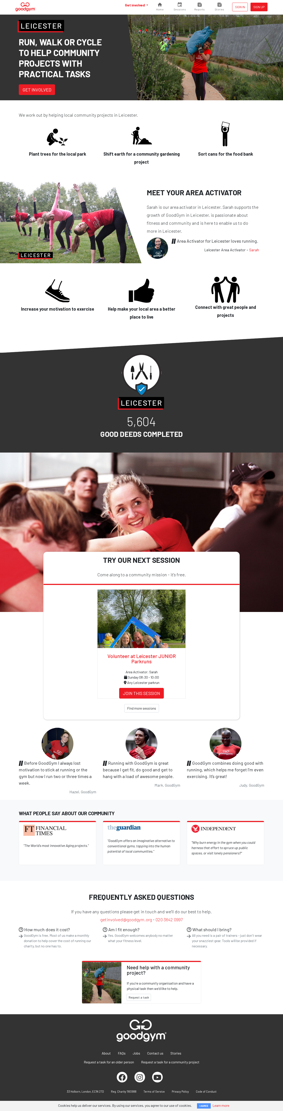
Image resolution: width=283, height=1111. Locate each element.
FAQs (122, 1053)
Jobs (136, 1053)
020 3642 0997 (169, 919)
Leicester (41, 25)
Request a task (139, 997)
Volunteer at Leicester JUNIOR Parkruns (141, 658)
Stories (175, 1053)
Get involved (135, 5)
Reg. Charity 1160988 (123, 1091)
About (106, 1053)
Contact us (155, 1053)
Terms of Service (154, 1091)
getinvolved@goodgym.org (126, 919)
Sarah (254, 249)
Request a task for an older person (109, 1062)
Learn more (220, 1105)
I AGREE (203, 1105)
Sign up (259, 7)
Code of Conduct (206, 1091)
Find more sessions (141, 708)
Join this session (141, 693)
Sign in (240, 7)
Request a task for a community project (170, 1062)
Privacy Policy (180, 1091)
